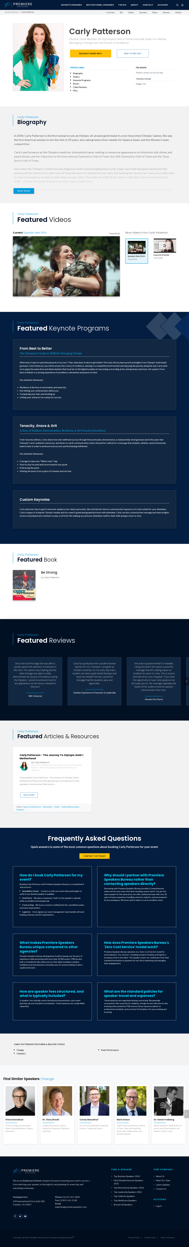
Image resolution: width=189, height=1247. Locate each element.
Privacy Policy (134, 1237)
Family (56, 807)
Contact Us (161, 1189)
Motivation (47, 807)
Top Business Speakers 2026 (127, 1176)
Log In (159, 1206)
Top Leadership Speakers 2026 (128, 1192)
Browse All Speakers (123, 1204)
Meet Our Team (163, 1180)
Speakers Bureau (11, 12)
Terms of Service (167, 1237)
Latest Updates (163, 1184)
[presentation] (186, 681)
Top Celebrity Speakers (124, 1196)
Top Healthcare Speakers (125, 1200)
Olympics (20, 809)
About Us (160, 1176)
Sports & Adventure (32, 807)
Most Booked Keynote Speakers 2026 (128, 1182)
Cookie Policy (150, 1237)
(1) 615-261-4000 (71, 1197)
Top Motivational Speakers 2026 (129, 1187)
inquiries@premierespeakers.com (71, 1207)
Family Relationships (70, 807)
